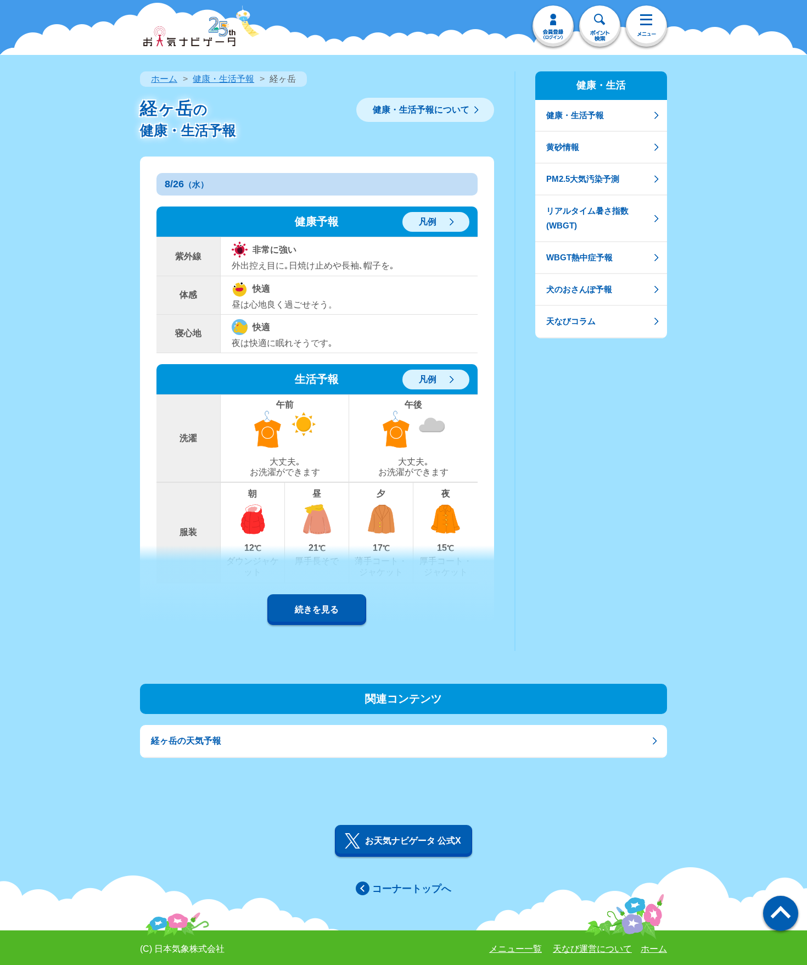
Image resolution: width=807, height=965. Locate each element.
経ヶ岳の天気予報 (186, 740)
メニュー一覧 (515, 948)
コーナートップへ (411, 888)
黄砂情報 (562, 147)
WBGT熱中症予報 (579, 257)
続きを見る (317, 609)
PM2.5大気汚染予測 (582, 178)
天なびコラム (571, 321)
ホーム (164, 78)
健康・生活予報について (421, 109)
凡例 (427, 221)
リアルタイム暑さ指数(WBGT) (587, 218)
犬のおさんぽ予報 (579, 289)
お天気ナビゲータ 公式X (413, 840)
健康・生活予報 (223, 78)
